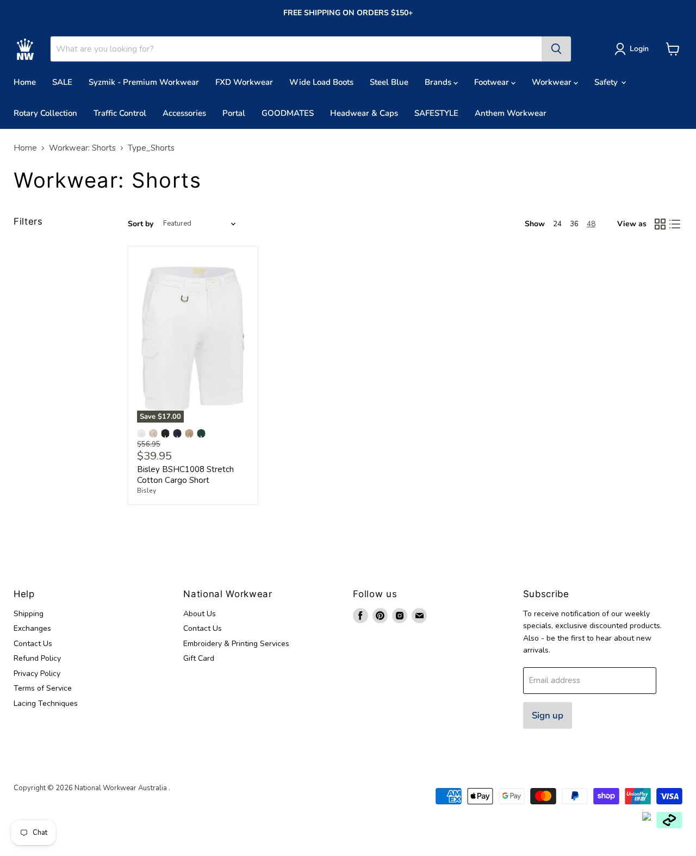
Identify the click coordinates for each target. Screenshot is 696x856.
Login (639, 49)
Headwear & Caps (364, 113)
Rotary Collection (45, 113)
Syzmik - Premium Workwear (144, 82)
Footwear (492, 82)
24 (557, 224)
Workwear (553, 82)
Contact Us (33, 643)
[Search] (556, 48)
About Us (199, 614)
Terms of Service (43, 688)
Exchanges (32, 628)
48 (591, 224)
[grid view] (660, 224)
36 (574, 224)
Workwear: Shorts (82, 148)
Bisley (146, 490)
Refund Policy (37, 658)
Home (25, 82)
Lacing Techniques (46, 703)
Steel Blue (389, 82)
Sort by (140, 224)
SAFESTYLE (436, 113)
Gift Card (198, 658)
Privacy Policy (37, 673)
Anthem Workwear (510, 113)
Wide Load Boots (321, 82)
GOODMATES (288, 113)
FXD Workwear (244, 82)
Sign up (547, 715)
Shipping (29, 614)
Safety (607, 82)
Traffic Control (120, 113)
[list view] (675, 224)
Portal (233, 113)
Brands (439, 82)
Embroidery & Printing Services (236, 643)
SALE (62, 82)
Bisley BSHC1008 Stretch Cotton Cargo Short (185, 475)
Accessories (184, 113)
